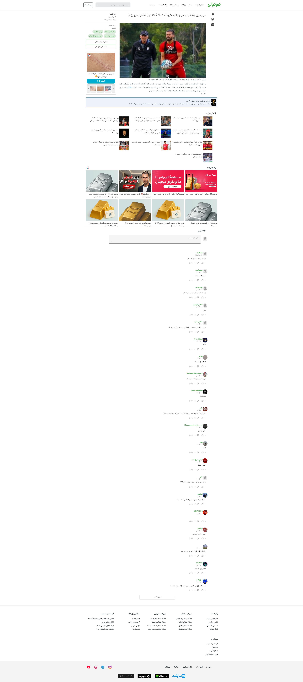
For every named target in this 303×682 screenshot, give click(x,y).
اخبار (190, 4)
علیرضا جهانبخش (110, 36)
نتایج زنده (199, 4)
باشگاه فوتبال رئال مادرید (157, 618)
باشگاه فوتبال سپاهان (185, 629)
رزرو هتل (215, 647)
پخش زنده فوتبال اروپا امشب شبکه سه (101, 618)
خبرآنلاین (112, 14)
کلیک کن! (101, 81)
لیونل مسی (136, 618)
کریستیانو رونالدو (134, 622)
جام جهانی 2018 (110, 32)
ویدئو (183, 4)
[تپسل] (89, 55)
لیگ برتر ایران (213, 622)
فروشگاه (167, 667)
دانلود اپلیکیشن (187, 667)
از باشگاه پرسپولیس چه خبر (105, 625)
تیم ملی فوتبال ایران (95, 36)
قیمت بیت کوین (212, 643)
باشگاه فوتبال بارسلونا (159, 622)
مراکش (129, 87)
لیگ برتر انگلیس (212, 625)
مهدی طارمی (135, 625)
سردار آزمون (136, 629)
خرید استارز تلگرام (212, 654)
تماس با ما (199, 667)
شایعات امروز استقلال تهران (105, 629)
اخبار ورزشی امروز (108, 622)
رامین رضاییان (98, 32)
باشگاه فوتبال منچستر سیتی (157, 629)
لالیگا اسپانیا (214, 629)
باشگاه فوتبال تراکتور (185, 625)
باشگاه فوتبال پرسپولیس (184, 618)
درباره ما (208, 667)
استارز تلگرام (214, 651)
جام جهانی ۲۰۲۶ (212, 618)
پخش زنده (174, 4)
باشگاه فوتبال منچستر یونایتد (156, 625)
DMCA (176, 667)
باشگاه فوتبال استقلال (185, 622)
